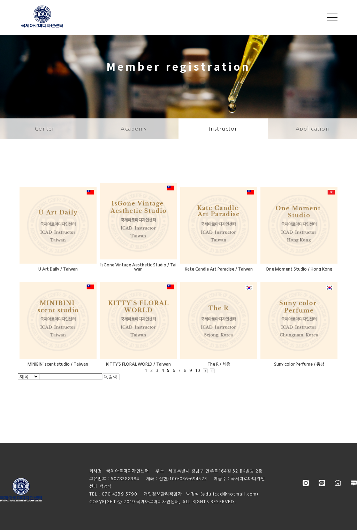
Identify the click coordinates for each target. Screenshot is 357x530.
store (338, 483)
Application (312, 128)
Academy (134, 128)
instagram (306, 483)
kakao (322, 483)
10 (197, 370)
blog (354, 483)
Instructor (223, 128)
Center (45, 128)
